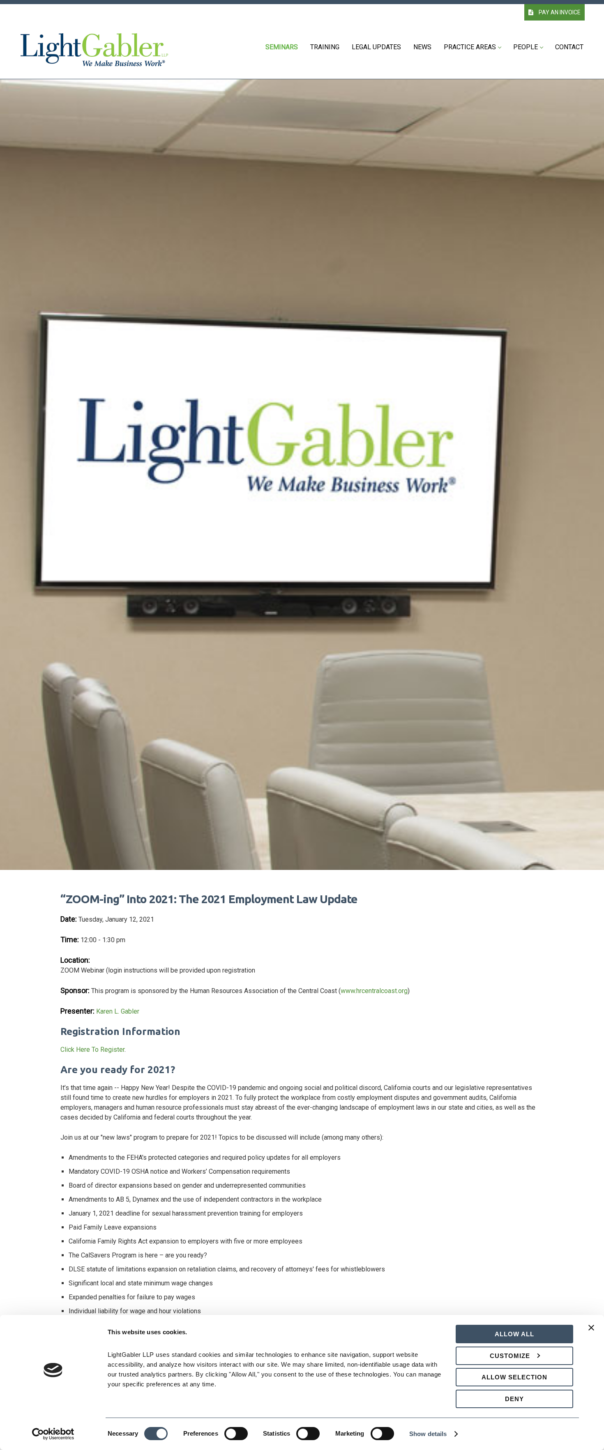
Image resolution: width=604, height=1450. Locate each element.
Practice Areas (470, 47)
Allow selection (514, 1377)
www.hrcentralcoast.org (374, 991)
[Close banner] (591, 1332)
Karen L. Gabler (117, 1011)
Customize (510, 1355)
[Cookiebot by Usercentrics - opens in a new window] (53, 1434)
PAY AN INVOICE (559, 12)
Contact (569, 47)
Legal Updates (376, 47)
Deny (514, 1398)
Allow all (514, 1334)
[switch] (236, 1433)
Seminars (281, 47)
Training (324, 47)
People (525, 47)
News (422, 47)
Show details (428, 1433)
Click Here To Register (92, 1049)
